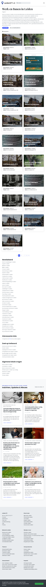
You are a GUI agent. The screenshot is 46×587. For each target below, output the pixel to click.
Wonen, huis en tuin (30, 405)
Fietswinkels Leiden (28, 517)
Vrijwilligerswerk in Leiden (8, 324)
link (10, 339)
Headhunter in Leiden (7, 280)
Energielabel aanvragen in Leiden (10, 351)
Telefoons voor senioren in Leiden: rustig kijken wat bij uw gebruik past (33, 483)
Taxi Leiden (26, 518)
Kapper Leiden (27, 520)
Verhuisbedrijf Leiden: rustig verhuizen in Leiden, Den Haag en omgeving (33, 408)
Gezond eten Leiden (28, 525)
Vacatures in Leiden (6, 319)
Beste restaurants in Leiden (8, 368)
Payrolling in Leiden (6, 294)
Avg (3, 523)
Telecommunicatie (30, 479)
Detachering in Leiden (7, 271)
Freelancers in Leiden (7, 276)
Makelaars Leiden (6, 555)
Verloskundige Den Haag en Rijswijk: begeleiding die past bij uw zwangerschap (12, 410)
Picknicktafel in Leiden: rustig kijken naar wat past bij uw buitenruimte (11, 483)
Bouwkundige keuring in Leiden (9, 353)
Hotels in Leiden (5, 373)
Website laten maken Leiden (30, 554)
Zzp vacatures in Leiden (7, 331)
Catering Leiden (6, 534)
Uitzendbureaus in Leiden (8, 317)
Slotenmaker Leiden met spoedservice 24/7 (32, 443)
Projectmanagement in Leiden (9, 297)
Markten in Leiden (6, 371)
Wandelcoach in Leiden (7, 326)
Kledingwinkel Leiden (28, 552)
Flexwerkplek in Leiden (7, 274)
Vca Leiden (26, 551)
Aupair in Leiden (5, 263)
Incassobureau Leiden (29, 566)
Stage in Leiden (5, 310)
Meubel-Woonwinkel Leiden (30, 534)
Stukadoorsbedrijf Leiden (8, 540)
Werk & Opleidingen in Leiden (9, 262)
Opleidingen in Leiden (7, 288)
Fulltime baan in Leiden (7, 278)
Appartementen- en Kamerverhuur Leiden (34, 535)
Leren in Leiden (5, 285)
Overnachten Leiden (28, 538)
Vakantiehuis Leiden (28, 540)
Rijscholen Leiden (28, 515)
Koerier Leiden (5, 348)
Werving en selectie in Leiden (9, 329)
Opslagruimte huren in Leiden (9, 349)
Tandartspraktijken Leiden (8, 537)
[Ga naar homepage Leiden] (8, 3)
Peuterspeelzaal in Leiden (8, 296)
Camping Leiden (27, 537)
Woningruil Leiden (28, 563)
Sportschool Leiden (28, 555)
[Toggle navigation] (44, 3)
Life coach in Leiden (6, 287)
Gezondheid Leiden (28, 521)
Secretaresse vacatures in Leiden (10, 308)
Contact (4, 517)
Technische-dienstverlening (33, 440)
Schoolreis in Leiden (6, 304)
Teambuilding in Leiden (7, 312)
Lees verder (7, 422)
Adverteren (5, 518)
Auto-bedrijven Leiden (7, 563)
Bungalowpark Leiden (29, 541)
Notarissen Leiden (6, 551)
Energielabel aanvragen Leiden (9, 355)
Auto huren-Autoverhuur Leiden (9, 564)
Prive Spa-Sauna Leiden (29, 564)
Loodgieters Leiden (6, 538)
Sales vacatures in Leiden (8, 301)
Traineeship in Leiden (7, 315)
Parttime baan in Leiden (7, 292)
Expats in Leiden (6, 272)
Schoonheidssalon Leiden (8, 535)
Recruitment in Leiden (7, 299)
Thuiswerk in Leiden (6, 313)
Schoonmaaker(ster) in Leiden (9, 306)
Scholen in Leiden (6, 303)
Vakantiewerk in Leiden (7, 320)
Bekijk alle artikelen (39, 387)
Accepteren (39, 583)
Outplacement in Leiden (7, 290)
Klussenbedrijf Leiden (7, 549)
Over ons (4, 520)
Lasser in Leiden (5, 283)
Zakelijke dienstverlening (10, 440)
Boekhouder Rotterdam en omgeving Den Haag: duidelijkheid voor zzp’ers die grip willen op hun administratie (11, 446)
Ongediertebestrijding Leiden (30, 569)
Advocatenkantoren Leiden (8, 567)
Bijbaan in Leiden (6, 265)
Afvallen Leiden (27, 523)
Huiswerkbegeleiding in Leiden (9, 281)
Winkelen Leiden (27, 532)
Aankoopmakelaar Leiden (8, 357)
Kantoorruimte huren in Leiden (9, 346)
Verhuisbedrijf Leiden (7, 541)
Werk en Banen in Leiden (8, 328)
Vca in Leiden (5, 322)
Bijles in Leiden (5, 267)
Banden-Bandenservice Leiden (9, 566)
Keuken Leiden (27, 549)
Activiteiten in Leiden (7, 366)
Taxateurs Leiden (6, 552)
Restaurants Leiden (6, 532)
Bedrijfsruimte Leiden (28, 567)
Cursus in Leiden (6, 269)
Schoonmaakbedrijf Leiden (8, 554)
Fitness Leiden (5, 375)
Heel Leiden (5, 27)
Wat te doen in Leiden (7, 364)
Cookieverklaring (6, 521)
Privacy (4, 525)
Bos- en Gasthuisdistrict (15, 27)
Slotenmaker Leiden (7, 569)
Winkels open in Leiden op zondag (10, 370)
